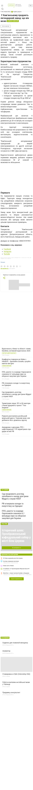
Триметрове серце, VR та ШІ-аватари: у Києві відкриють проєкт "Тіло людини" (16, 405)
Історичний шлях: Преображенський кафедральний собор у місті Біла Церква (16, 536)
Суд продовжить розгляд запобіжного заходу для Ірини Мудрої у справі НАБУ (16, 394)
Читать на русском (5, 26)
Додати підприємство (16, 579)
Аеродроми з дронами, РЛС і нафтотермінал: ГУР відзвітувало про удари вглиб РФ (16, 429)
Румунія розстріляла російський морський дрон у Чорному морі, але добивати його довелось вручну (16, 418)
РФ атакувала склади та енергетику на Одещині (16, 384)
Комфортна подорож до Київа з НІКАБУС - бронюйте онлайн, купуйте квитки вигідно (16, 361)
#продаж (3, 262)
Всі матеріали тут (16, 547)
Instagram (7, 251)
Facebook (7, 249)
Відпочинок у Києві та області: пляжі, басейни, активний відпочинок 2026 (16, 350)
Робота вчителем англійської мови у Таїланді (16, 683)
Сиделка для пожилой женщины (15, 643)
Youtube (7, 254)
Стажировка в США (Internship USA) (16, 674)
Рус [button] (31, 5)
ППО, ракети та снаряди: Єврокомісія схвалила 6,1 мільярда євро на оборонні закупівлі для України (16, 374)
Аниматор (6, 651)
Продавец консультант (11, 692)
